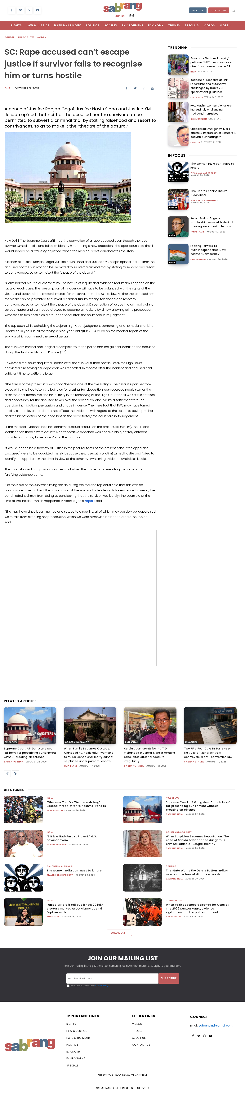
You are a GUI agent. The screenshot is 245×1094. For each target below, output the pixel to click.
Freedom (195, 142)
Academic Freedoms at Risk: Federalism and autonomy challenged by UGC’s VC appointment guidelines (209, 86)
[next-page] (15, 774)
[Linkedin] (144, 88)
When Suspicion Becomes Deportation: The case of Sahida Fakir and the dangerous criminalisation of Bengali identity (197, 840)
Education (196, 97)
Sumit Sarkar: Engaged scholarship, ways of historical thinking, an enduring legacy (211, 222)
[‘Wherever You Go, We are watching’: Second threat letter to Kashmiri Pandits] (23, 809)
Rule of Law (26, 37)
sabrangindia (14, 761)
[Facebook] (11, 10)
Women (42, 37)
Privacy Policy (101, 985)
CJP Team (70, 765)
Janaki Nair (197, 231)
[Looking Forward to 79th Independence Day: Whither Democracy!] (178, 254)
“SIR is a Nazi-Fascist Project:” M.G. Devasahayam (72, 838)
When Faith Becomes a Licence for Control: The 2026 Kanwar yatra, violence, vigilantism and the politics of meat (197, 908)
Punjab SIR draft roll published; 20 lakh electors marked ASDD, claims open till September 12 (75, 908)
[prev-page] (7, 774)
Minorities (191, 742)
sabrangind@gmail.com (216, 1025)
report (90, 501)
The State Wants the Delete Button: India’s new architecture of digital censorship (197, 872)
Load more (118, 932)
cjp (8, 88)
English (120, 16)
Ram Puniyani (198, 259)
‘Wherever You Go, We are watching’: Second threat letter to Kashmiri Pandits (76, 804)
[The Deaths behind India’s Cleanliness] (178, 199)
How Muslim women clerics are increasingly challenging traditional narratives (211, 109)
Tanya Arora (173, 916)
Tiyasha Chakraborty (203, 173)
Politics (171, 866)
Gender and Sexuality (77, 742)
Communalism (198, 119)
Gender (10, 37)
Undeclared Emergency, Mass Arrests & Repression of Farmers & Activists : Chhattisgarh (213, 133)
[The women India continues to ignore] (178, 172)
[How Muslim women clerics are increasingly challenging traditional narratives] (178, 112)
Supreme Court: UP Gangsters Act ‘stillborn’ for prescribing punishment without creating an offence (30, 753)
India (193, 72)
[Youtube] (37, 10)
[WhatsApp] (29, 10)
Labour (173, 207)
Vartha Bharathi (57, 844)
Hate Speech (131, 742)
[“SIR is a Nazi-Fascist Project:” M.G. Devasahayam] (23, 843)
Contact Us (218, 10)
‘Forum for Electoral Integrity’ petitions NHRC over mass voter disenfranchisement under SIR (211, 62)
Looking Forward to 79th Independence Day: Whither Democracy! (208, 250)
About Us (198, 10)
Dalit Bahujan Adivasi (177, 179)
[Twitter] (20, 10)
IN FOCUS (176, 155)
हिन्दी (131, 16)
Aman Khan (53, 916)
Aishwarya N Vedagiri (203, 200)
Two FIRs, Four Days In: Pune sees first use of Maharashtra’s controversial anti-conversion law (208, 753)
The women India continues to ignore (74, 870)
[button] (233, 10)
